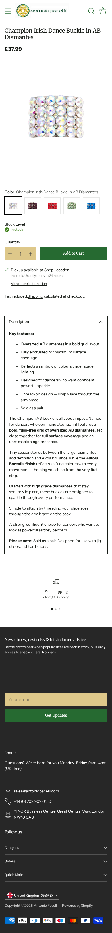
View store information (29, 283)
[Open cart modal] (103, 11)
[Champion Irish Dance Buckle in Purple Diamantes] (32, 205)
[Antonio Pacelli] (42, 10)
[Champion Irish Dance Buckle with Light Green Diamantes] (71, 205)
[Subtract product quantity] (10, 253)
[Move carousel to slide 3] (60, 609)
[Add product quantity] (31, 253)
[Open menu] (7, 11)
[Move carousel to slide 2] (56, 609)
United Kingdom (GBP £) (33, 895)
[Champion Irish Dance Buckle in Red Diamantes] (52, 205)
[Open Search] (91, 11)
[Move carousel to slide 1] (52, 609)
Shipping (35, 296)
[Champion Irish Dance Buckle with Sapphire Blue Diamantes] (91, 205)
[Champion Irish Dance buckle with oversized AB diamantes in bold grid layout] (56, 116)
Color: (51, 192)
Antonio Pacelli (46, 905)
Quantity (12, 242)
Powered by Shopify (77, 905)
